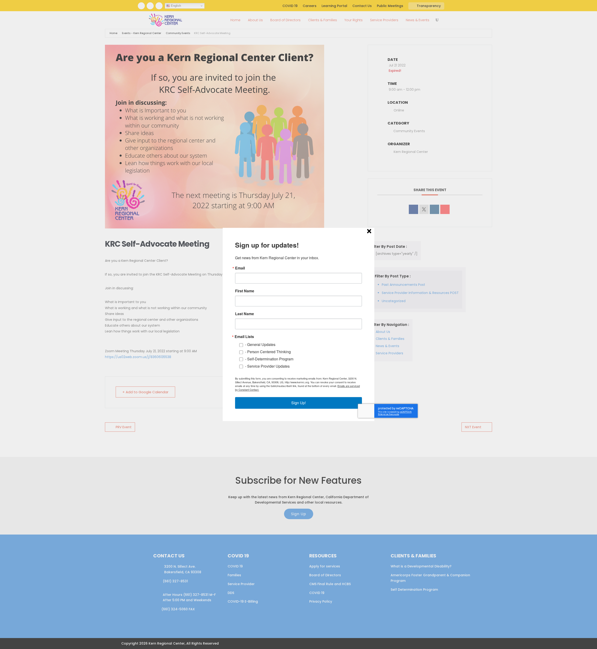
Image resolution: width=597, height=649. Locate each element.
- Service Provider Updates (267, 366)
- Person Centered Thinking (268, 352)
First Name (244, 291)
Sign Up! (298, 403)
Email (240, 268)
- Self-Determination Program (269, 359)
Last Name (244, 314)
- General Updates (260, 344)
